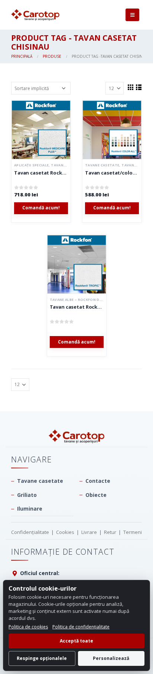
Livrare (89, 532)
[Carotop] (76, 436)
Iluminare (29, 508)
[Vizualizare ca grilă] (130, 87)
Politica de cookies (28, 627)
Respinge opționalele (42, 658)
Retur (110, 532)
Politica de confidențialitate (81, 627)
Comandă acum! (41, 208)
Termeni (132, 532)
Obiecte (96, 494)
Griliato (27, 494)
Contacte (97, 480)
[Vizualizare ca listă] (138, 87)
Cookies (65, 532)
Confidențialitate (30, 532)
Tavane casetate (102, 165)
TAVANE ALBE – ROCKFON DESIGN (80, 299)
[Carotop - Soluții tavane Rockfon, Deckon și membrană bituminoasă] (35, 15)
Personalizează (111, 658)
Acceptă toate (76, 641)
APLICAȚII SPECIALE (31, 165)
